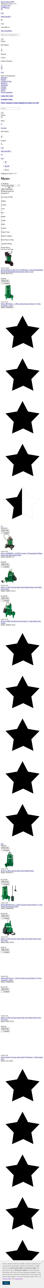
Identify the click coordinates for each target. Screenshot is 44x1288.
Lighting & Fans (6, 81)
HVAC (3, 90)
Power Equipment (6, 92)
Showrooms (5, 31)
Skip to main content (7, 2)
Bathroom (4, 78)
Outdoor (3, 89)
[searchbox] (10, 35)
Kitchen (3, 79)
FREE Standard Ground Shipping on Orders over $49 (20, 103)
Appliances (4, 85)
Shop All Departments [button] (8, 76)
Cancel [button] (3, 41)
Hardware (4, 83)
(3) (2, 526)
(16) (2, 844)
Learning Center (6, 99)
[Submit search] (2, 39)
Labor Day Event (7, 96)
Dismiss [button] (6, 1283)
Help (10, 31)
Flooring (3, 87)
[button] (42, 1262)
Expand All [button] (10, 191)
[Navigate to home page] (1, 33)
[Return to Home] (6, 162)
